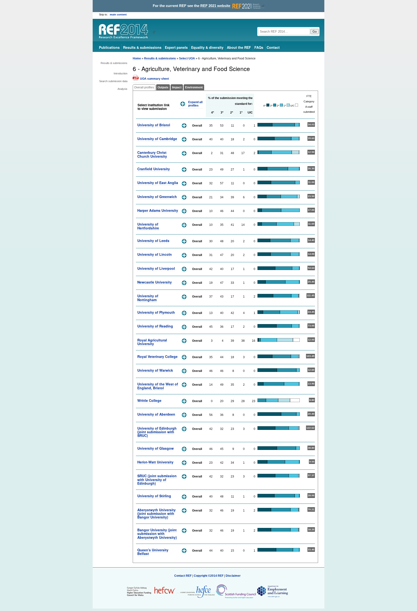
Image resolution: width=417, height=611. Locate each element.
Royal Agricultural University (152, 342)
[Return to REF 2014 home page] (125, 32)
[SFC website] (235, 591)
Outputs (163, 87)
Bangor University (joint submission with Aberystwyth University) (157, 533)
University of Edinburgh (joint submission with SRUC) (157, 432)
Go (315, 31)
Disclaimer (233, 575)
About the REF (239, 47)
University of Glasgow (155, 448)
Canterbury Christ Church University (152, 154)
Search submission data (113, 81)
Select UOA (187, 58)
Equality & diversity (207, 47)
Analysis (122, 88)
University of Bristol (153, 124)
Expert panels (176, 47)
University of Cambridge (157, 138)
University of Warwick (155, 370)
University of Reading (155, 326)
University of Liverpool (156, 268)
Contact (273, 47)
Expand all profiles (195, 103)
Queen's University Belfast (152, 551)
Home (137, 58)
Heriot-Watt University (155, 462)
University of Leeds (153, 240)
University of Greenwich (157, 196)
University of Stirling (154, 495)
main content (118, 14)
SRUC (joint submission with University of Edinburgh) (157, 479)
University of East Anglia (157, 182)
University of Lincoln (154, 254)
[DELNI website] (272, 591)
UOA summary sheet (154, 78)
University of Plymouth (156, 312)
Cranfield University (153, 168)
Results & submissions (142, 47)
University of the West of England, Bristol (157, 386)
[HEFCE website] (196, 591)
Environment (194, 87)
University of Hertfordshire (148, 226)
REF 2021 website (215, 6)
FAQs (258, 47)
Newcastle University (154, 282)
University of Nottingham (147, 297)
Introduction (120, 73)
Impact (176, 87)
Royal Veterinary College (157, 356)
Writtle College (149, 400)
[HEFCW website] (151, 591)
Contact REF (183, 575)
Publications (109, 47)
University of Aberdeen (156, 414)
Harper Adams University (157, 210)
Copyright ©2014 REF (209, 575)
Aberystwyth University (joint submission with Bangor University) (156, 513)
